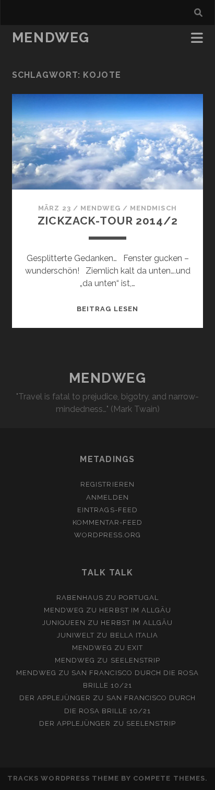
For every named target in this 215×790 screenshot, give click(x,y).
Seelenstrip (135, 660)
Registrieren (107, 484)
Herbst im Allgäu (135, 610)
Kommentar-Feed (108, 522)
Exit (135, 648)
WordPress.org (107, 535)
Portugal (138, 598)
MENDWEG (51, 37)
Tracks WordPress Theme (63, 778)
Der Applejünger (55, 698)
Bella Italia (134, 635)
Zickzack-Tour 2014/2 (108, 220)
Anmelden (107, 497)
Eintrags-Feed (107, 510)
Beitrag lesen (107, 309)
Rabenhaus (79, 598)
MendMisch (153, 208)
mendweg (100, 208)
